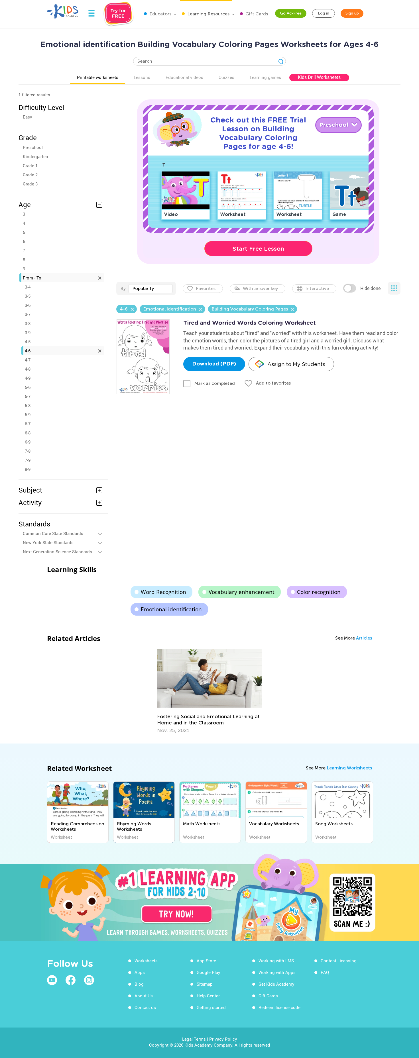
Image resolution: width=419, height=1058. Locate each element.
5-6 (27, 387)
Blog (139, 984)
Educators (159, 14)
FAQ (325, 972)
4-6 (27, 351)
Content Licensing (339, 960)
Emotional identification (171, 609)
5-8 (27, 405)
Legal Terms (194, 1039)
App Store (206, 960)
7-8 (27, 451)
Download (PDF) (214, 364)
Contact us (145, 1007)
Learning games (265, 77)
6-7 (27, 423)
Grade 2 (30, 174)
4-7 (27, 360)
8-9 (27, 469)
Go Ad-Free (291, 13)
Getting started (211, 1007)
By (123, 288)
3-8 (27, 323)
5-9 (27, 414)
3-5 (27, 296)
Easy (27, 117)
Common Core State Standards (53, 533)
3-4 (27, 287)
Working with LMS (276, 960)
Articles (364, 638)
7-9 (27, 460)
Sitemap (205, 984)
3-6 (27, 305)
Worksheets (146, 960)
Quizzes (226, 77)
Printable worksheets (97, 77)
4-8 (27, 369)
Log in (323, 13)
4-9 (27, 378)
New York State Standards (48, 542)
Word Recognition (163, 592)
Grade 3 (30, 184)
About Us (144, 995)
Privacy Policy (223, 1039)
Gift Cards (256, 14)
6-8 (27, 433)
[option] (209, 691)
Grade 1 (30, 165)
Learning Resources (207, 14)
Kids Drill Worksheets (319, 77)
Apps (140, 972)
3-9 (27, 332)
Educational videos (184, 77)
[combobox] (150, 288)
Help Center (208, 995)
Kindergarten (35, 156)
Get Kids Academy (276, 984)
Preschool (33, 147)
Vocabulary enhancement (241, 592)
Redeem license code (279, 1007)
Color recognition (319, 592)
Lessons (142, 77)
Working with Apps (277, 972)
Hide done (370, 288)
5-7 (27, 396)
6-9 (27, 442)
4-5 (27, 341)
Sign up (352, 13)
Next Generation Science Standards (57, 551)
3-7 (27, 314)
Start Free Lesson (258, 248)
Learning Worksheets (349, 768)
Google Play (208, 972)
